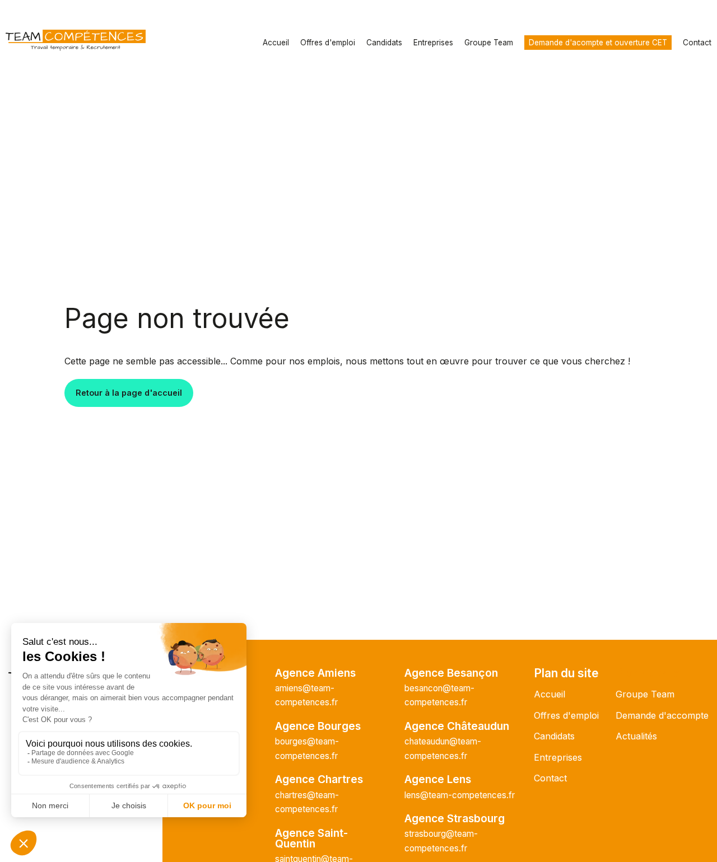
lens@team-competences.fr (459, 795)
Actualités (636, 736)
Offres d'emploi (327, 42)
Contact (697, 42)
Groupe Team (488, 42)
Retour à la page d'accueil (129, 392)
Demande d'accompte (662, 715)
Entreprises (433, 42)
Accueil (276, 42)
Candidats (384, 42)
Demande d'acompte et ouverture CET (598, 42)
